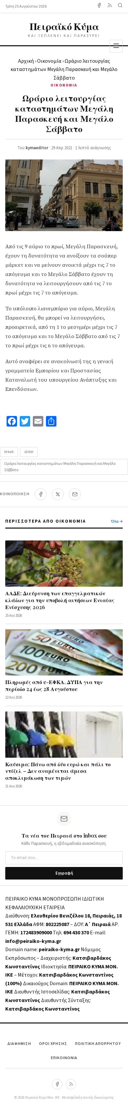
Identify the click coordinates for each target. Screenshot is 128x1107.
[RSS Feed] (109, 6)
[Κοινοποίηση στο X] (58, 494)
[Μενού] (116, 46)
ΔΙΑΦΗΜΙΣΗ (19, 1044)
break (9, 452)
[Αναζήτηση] (120, 6)
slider (28, 452)
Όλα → (117, 521)
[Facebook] (99, 6)
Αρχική (26, 61)
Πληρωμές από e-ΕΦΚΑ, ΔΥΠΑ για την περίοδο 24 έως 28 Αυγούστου (54, 685)
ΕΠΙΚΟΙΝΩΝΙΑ (64, 1058)
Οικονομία (49, 61)
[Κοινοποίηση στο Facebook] (41, 494)
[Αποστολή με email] (75, 494)
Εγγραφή (64, 873)
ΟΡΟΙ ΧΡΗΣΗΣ (53, 1044)
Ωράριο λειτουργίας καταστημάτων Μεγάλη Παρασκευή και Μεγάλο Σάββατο (60, 467)
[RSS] (71, 1084)
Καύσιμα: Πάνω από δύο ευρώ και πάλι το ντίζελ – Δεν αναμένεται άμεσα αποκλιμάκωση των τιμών (58, 771)
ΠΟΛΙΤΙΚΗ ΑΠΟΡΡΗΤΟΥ (98, 1044)
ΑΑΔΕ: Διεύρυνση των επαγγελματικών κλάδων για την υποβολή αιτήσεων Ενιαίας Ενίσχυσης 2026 (59, 600)
